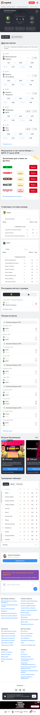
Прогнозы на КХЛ (7, 643)
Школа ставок (6, 654)
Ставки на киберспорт (28, 645)
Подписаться (20, 561)
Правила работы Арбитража (26, 677)
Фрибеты (4, 611)
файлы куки (10, 697)
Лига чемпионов (26, 636)
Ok (34, 696)
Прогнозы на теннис (8, 640)
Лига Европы (25, 638)
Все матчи (24, 631)
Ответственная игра (27, 674)
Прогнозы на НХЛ (7, 645)
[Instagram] (16, 690)
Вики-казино (25, 612)
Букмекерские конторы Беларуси (9, 601)
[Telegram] (20, 690)
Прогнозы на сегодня (8, 636)
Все (36, 437)
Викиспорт (4, 657)
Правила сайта (26, 657)
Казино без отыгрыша (28, 608)
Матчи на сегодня (27, 633)
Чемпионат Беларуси (22, 7)
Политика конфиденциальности (28, 663)
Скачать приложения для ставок (9, 605)
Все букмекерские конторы (13, 196)
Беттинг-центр (11, 7)
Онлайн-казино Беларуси (29, 601)
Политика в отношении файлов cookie (28, 667)
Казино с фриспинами (28, 605)
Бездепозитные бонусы (9, 613)
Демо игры (24, 622)
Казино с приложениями (29, 610)
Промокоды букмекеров (9, 618)
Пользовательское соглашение (27, 659)
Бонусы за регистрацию (9, 616)
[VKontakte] (23, 690)
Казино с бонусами (27, 603)
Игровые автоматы (27, 624)
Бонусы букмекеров (8, 609)
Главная (3, 7)
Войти (32, 3)
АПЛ (22, 643)
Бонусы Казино (26, 615)
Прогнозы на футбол (8, 633)
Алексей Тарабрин (14, 555)
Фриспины (24, 617)
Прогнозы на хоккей (8, 638)
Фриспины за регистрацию (30, 619)
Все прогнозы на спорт (9, 631)
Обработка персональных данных (29, 671)
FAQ (2, 661)
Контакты (24, 654)
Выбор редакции (6, 659)
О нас (23, 652)
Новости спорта (6, 652)
